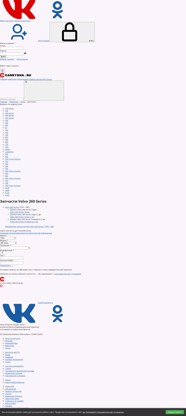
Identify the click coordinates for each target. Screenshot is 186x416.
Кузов (7, 354)
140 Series (9, 108)
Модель (4, 240)
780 (6, 135)
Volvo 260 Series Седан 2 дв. (22, 217)
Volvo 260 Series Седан (20, 212)
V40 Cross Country (12, 171)
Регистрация (22, 59)
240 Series (9, 113)
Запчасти (26, 233)
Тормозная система (13, 373)
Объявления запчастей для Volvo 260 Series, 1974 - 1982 (29, 226)
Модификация (7, 250)
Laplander (9, 152)
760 (6, 132)
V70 (6, 181)
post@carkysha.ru (45, 302)
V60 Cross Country (12, 178)
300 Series (9, 118)
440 (6, 120)
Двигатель (9, 345)
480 (6, 125)
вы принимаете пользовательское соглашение (103, 412)
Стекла (8, 368)
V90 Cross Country (12, 185)
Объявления (22, 79)
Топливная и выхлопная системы (19, 371)
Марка (3, 235)
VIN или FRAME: (7, 260)
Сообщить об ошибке (14, 401)
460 (6, 123)
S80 (6, 164)
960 (6, 142)
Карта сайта (10, 403)
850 (6, 137)
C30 (6, 144)
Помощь (8, 406)
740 (6, 130)
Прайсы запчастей (37, 79)
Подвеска (9, 357)
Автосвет (9, 341)
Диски (7, 348)
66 (6, 127)
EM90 (7, 149)
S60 (6, 156)
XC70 (7, 193)
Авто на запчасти (12, 338)
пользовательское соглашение (67, 274)
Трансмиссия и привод (15, 376)
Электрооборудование (15, 382)
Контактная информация (41, 233)
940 (6, 140)
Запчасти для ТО (12, 352)
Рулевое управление (14, 359)
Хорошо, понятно (175, 412)
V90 (6, 183)
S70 (6, 161)
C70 (6, 147)
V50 (6, 173)
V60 (6, 176)
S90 (6, 166)
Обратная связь (12, 398)
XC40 (7, 188)
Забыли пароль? (7, 59)
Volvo (23, 102)
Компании (12, 79)
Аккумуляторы (11, 343)
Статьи (49, 79)
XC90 (7, 195)
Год (2, 255)
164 (6, 111)
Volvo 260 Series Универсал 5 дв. (24, 221)
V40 (6, 168)
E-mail (2, 46)
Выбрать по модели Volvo (11, 104)
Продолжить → (6, 265)
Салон (7, 362)
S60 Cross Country (12, 159)
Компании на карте (13, 396)
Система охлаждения (14, 366)
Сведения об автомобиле (11, 233)
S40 (6, 154)
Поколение (5, 245)
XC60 (7, 190)
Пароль (3, 51)
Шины (8, 380)
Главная (3, 79)
